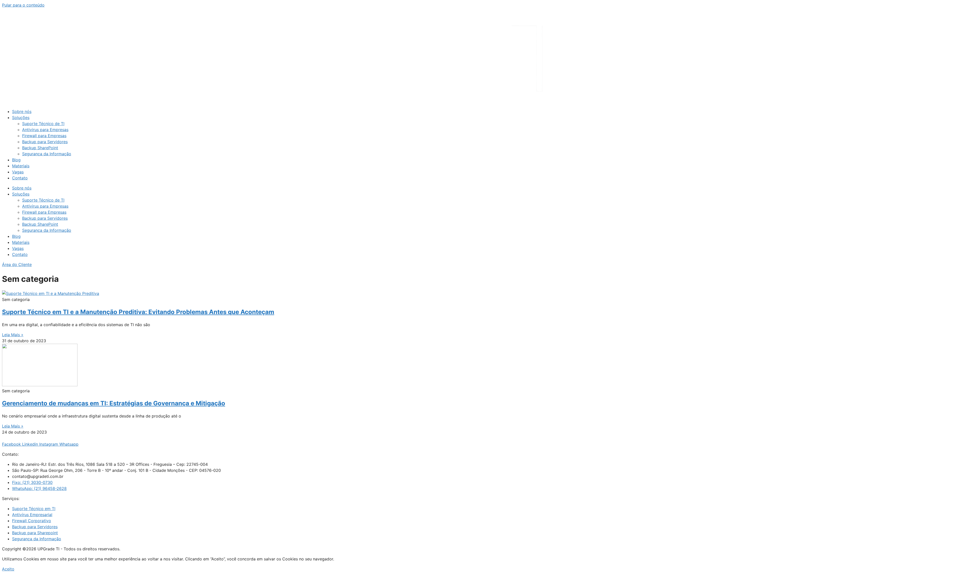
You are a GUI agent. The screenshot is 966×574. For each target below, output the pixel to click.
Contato (20, 177)
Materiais (20, 165)
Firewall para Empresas (44, 135)
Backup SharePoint (40, 147)
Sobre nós (21, 111)
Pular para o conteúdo (23, 5)
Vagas (18, 171)
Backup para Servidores (45, 141)
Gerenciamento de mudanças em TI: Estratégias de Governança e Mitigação (113, 403)
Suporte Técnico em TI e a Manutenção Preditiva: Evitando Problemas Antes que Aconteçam (138, 312)
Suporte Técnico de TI (43, 123)
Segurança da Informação (46, 153)
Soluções (20, 117)
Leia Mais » (12, 334)
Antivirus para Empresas (45, 129)
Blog (16, 159)
